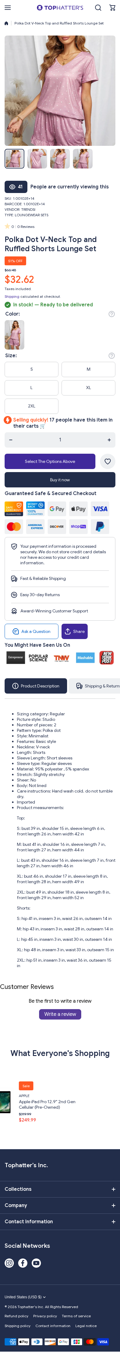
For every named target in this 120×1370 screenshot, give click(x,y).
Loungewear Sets (31, 215)
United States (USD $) (23, 1297)
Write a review (60, 1014)
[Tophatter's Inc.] (60, 7)
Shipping (12, 296)
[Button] (112, 314)
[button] (112, 8)
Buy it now (60, 480)
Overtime (110, 1095)
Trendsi (28, 209)
